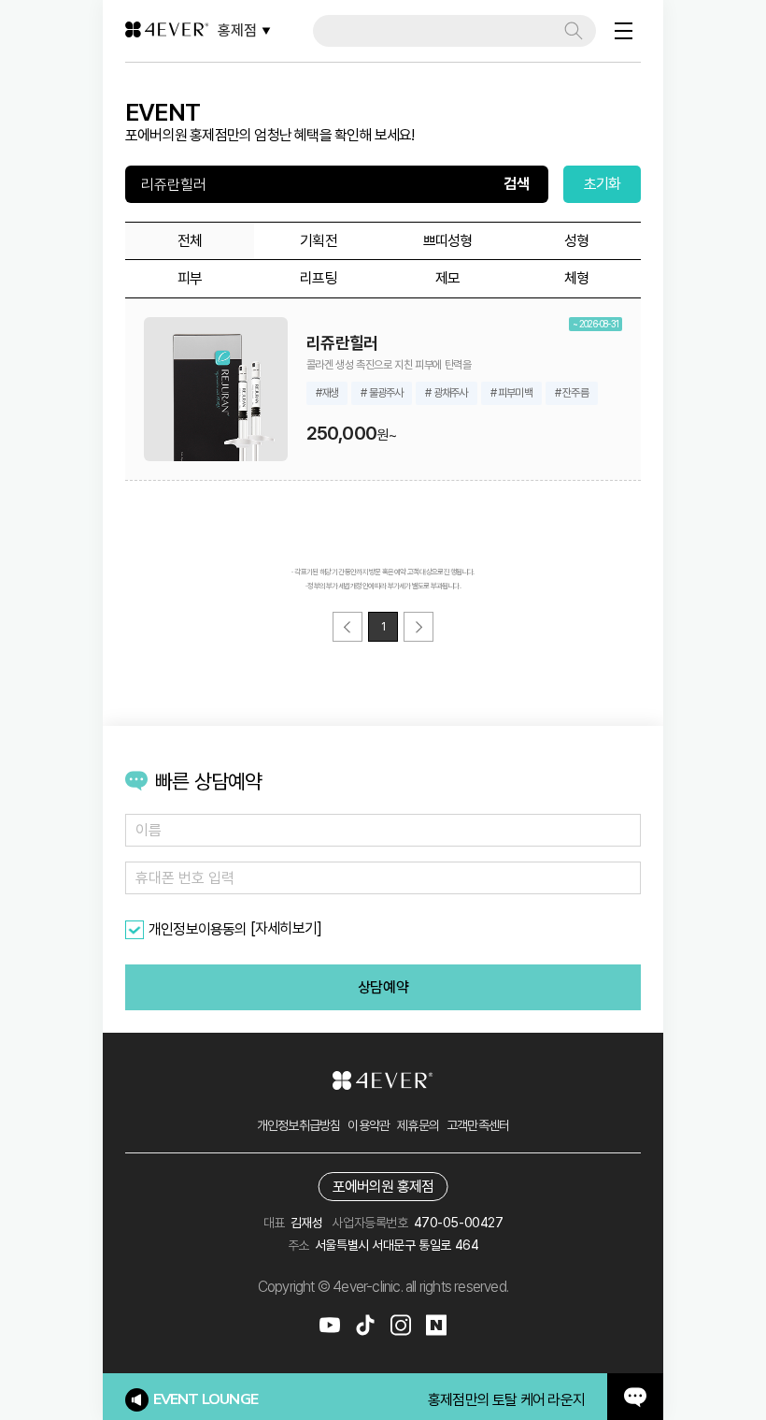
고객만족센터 (478, 1125)
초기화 (602, 184)
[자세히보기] (285, 928)
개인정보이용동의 (198, 929)
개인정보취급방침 (299, 1125)
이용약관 (369, 1125)
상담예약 (383, 987)
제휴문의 (418, 1125)
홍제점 (237, 30)
